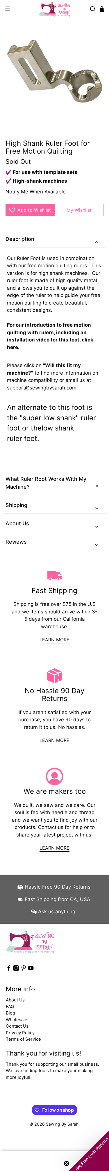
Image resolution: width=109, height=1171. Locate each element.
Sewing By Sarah (62, 1124)
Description (20, 239)
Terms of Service (23, 1039)
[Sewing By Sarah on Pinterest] (23, 969)
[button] (88, 1150)
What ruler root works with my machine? (46, 483)
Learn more (54, 640)
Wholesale (16, 1019)
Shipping (16, 505)
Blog (10, 1013)
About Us (17, 523)
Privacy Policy (20, 1032)
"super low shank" (49, 418)
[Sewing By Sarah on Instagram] (16, 969)
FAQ (10, 1006)
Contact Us (17, 1026)
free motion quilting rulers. (58, 265)
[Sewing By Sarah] (54, 9)
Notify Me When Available (36, 192)
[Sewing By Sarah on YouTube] (31, 969)
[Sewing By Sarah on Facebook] (9, 969)
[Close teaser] (66, 1163)
